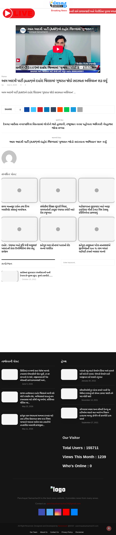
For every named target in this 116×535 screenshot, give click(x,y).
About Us (43, 532)
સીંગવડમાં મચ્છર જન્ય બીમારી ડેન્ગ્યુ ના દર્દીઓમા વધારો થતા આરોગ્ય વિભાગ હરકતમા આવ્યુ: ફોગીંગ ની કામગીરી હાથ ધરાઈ (95, 414)
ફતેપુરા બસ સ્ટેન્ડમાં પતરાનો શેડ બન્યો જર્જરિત (55, 246)
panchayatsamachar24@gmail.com (64, 503)
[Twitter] (50, 512)
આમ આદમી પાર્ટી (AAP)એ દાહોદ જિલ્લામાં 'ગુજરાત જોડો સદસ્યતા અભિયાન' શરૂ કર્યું (58, 141)
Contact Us (54, 532)
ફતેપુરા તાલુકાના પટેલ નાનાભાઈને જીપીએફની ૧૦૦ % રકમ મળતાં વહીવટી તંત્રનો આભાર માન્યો (94, 248)
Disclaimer (80, 532)
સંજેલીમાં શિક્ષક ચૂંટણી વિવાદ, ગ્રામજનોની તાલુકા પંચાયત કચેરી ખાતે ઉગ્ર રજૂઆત (57, 210)
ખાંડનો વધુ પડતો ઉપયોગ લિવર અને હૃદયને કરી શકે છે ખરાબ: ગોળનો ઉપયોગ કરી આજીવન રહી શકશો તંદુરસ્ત (97, 374)
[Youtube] (66, 512)
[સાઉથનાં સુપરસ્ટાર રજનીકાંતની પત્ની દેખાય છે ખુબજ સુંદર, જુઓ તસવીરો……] (10, 276)
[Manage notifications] (108, 528)
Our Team (33, 532)
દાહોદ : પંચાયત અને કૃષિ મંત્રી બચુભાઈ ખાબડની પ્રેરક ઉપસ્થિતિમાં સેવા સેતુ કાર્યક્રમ (19, 248)
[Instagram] (58, 512)
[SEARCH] (111, 262)
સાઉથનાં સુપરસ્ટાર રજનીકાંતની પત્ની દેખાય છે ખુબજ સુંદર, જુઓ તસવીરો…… (36, 274)
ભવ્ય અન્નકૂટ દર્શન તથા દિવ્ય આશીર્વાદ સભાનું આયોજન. (15, 208)
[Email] (74, 512)
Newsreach (63, 526)
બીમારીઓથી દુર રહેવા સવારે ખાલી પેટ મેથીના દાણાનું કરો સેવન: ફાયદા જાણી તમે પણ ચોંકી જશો (96, 393)
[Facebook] (41, 512)
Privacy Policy (67, 532)
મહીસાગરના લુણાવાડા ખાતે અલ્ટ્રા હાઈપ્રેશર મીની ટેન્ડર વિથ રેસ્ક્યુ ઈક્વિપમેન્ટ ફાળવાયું (94, 210)
